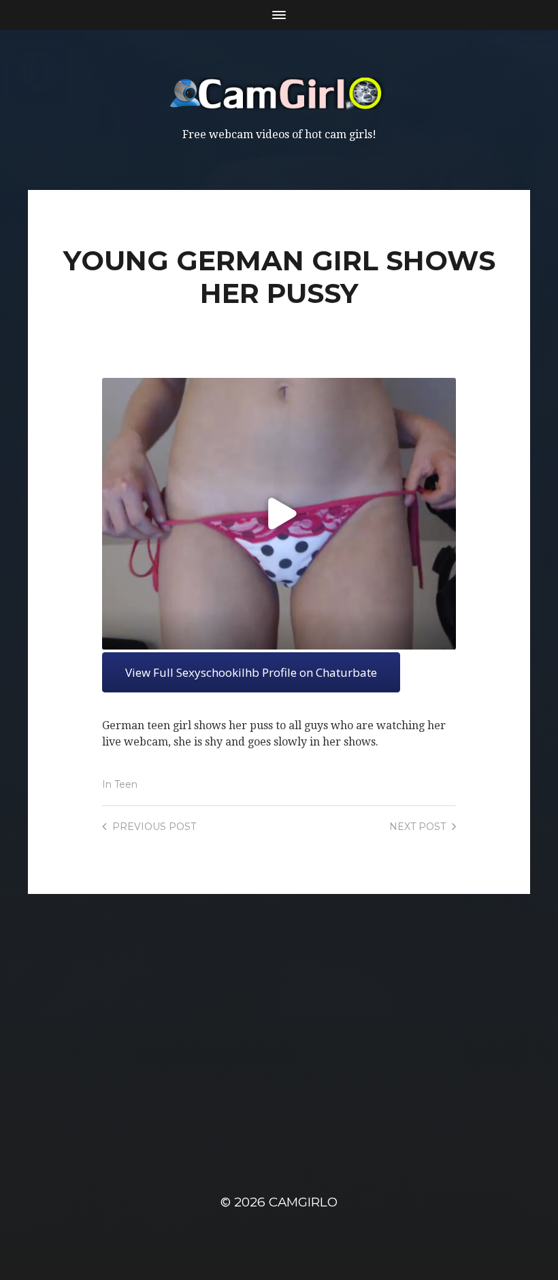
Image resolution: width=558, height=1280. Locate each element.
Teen (125, 784)
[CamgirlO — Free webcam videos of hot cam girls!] (279, 94)
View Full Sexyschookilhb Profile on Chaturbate (251, 672)
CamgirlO (303, 1202)
